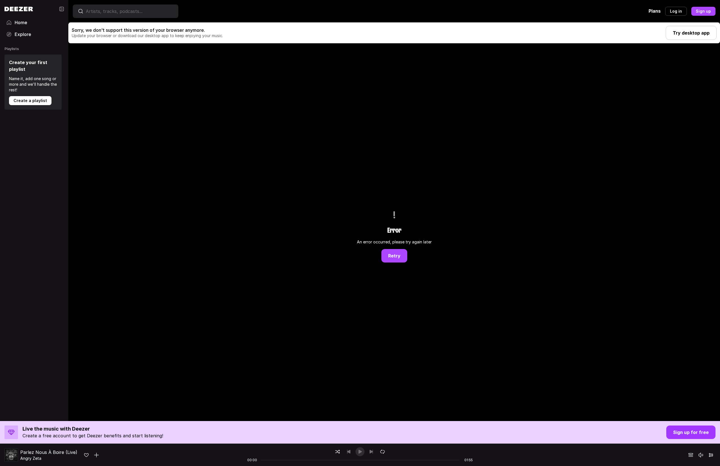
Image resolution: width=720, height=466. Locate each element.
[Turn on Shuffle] (337, 451)
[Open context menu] (96, 455)
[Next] (371, 451)
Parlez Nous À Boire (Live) (48, 452)
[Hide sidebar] (61, 8)
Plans (655, 11)
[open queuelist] (690, 455)
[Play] (360, 451)
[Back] (348, 451)
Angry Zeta (30, 458)
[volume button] (700, 455)
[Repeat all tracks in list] (382, 451)
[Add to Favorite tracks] (86, 455)
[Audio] (711, 455)
